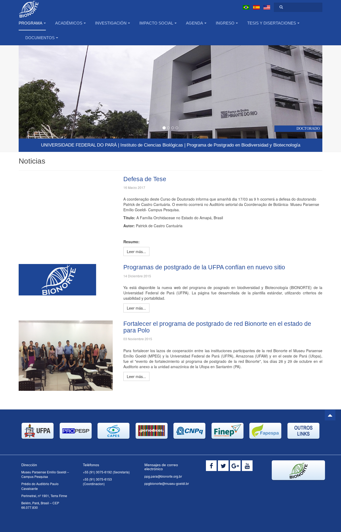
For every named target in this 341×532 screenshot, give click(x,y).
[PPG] (41, 7)
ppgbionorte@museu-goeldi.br (166, 483)
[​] (211, 465)
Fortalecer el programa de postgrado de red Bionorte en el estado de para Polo (217, 327)
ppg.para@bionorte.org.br (163, 476)
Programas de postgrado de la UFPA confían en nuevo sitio (204, 267)
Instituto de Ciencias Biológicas (151, 145)
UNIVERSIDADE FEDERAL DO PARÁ (79, 145)
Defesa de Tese (144, 179)
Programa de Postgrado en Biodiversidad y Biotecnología (243, 145)
